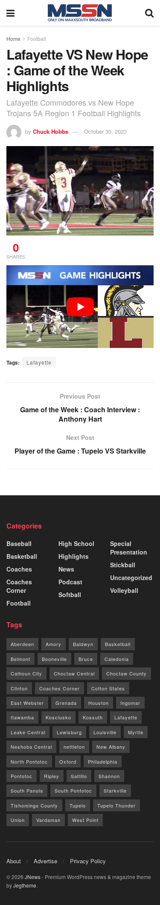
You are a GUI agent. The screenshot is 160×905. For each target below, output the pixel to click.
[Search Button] (149, 12)
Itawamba (22, 717)
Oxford (67, 761)
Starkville (115, 790)
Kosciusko (58, 717)
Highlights (73, 556)
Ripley (51, 776)
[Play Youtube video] (80, 306)
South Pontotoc (73, 790)
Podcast (70, 581)
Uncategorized (131, 577)
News (66, 569)
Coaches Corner (19, 586)
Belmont (20, 658)
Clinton (19, 688)
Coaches (19, 569)
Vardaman (48, 819)
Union (18, 819)
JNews (33, 876)
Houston (98, 702)
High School (76, 543)
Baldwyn (83, 644)
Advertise (45, 861)
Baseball (19, 543)
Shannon (109, 776)
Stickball (122, 564)
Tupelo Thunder (116, 805)
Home (13, 38)
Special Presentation (128, 547)
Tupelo (78, 805)
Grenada (66, 702)
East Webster (27, 702)
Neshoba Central (31, 746)
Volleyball (124, 590)
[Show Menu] (10, 13)
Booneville (54, 658)
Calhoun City (26, 673)
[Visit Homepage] (80, 12)
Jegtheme (24, 885)
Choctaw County (126, 673)
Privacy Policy (88, 861)
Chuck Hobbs (50, 131)
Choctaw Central (74, 673)
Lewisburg (69, 732)
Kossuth (93, 717)
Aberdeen (22, 644)
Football (36, 38)
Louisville (104, 732)
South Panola (27, 790)
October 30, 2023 (105, 131)
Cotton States (108, 688)
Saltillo (79, 776)
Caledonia (117, 658)
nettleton (74, 746)
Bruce (86, 658)
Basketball (21, 556)
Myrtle (135, 732)
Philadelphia (102, 761)
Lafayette (39, 362)
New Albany (110, 746)
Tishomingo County (34, 805)
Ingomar (130, 702)
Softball (69, 594)
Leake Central (28, 732)
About (13, 861)
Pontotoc (21, 776)
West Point (85, 819)
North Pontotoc (29, 761)
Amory (53, 644)
